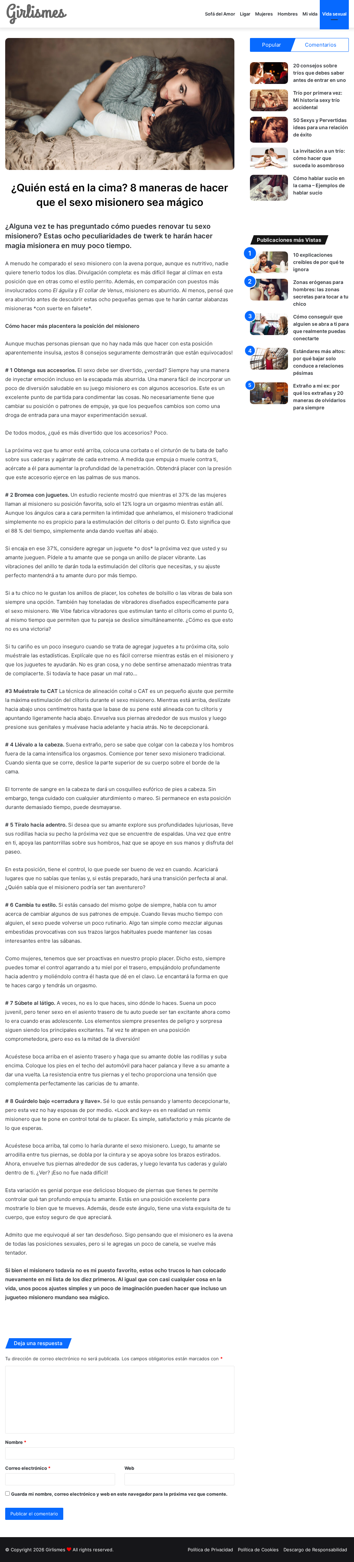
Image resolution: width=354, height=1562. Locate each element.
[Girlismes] (36, 14)
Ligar (245, 14)
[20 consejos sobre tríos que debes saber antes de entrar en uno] (269, 73)
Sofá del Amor (220, 14)
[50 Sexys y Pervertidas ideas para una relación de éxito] (269, 130)
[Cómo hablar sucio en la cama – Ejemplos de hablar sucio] (269, 188)
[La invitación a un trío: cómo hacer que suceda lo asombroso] (269, 158)
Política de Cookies (258, 1549)
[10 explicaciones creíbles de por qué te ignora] (269, 262)
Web (129, 1468)
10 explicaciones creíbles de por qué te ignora (318, 262)
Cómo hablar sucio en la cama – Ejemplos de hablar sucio (319, 185)
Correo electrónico (27, 1468)
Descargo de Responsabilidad (315, 1549)
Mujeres (264, 14)
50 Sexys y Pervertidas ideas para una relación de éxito (320, 127)
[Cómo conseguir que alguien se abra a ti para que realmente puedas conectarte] (269, 324)
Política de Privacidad (210, 1549)
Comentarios (320, 44)
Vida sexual (334, 14)
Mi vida (309, 14)
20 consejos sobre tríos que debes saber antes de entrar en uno (319, 73)
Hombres (288, 14)
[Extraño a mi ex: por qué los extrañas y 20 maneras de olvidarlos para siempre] (269, 393)
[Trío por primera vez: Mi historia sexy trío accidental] (269, 100)
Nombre (15, 1442)
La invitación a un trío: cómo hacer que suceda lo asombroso (319, 158)
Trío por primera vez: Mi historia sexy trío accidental (317, 100)
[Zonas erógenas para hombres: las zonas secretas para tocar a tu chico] (269, 290)
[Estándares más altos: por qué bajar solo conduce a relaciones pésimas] (269, 359)
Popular (271, 44)
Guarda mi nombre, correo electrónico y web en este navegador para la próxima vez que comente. (119, 1494)
